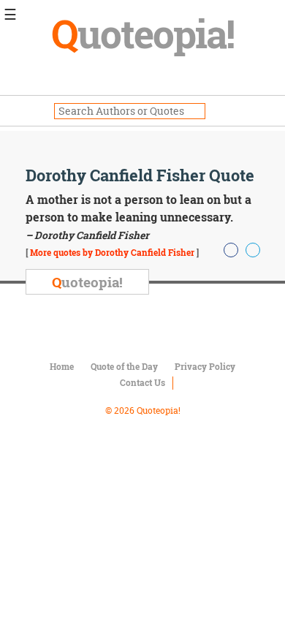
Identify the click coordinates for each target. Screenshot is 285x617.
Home (62, 366)
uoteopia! (142, 32)
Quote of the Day (124, 366)
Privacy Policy (205, 366)
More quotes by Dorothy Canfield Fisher (112, 252)
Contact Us (142, 382)
